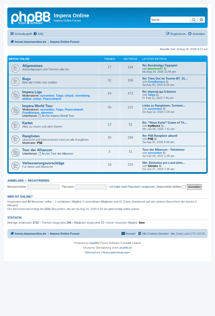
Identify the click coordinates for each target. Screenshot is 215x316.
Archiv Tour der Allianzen (57, 153)
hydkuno (154, 125)
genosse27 (155, 68)
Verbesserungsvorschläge (43, 163)
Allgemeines (32, 66)
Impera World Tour (37, 106)
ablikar (26, 98)
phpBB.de (126, 247)
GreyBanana (156, 81)
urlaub (69, 95)
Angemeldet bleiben (169, 186)
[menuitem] (38, 34)
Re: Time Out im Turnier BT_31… (165, 78)
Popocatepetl (52, 98)
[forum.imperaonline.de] (31, 17)
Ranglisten (31, 136)
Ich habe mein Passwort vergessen (132, 186)
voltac (37, 98)
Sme (142, 222)
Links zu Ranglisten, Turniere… (164, 105)
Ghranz (153, 165)
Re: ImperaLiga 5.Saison (159, 91)
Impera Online (19, 58)
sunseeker (47, 95)
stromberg (82, 95)
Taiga (59, 95)
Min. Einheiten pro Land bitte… (163, 162)
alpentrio (47, 112)
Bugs (26, 79)
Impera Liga (32, 92)
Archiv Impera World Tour (58, 115)
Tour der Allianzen (37, 150)
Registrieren (38, 180)
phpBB (93, 242)
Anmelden (15, 180)
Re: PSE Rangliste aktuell (159, 135)
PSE (39, 142)
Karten (27, 123)
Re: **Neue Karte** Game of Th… (164, 122)
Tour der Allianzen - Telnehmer (163, 149)
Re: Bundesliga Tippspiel (159, 65)
